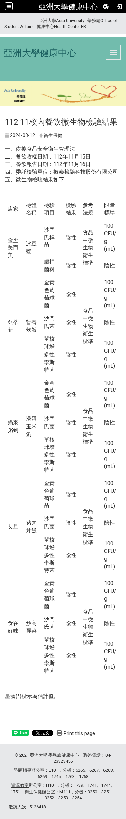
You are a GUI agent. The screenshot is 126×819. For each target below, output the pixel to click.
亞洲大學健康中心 (68, 6)
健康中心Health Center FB (61, 26)
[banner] (63, 94)
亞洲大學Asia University (61, 20)
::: (1, 20)
